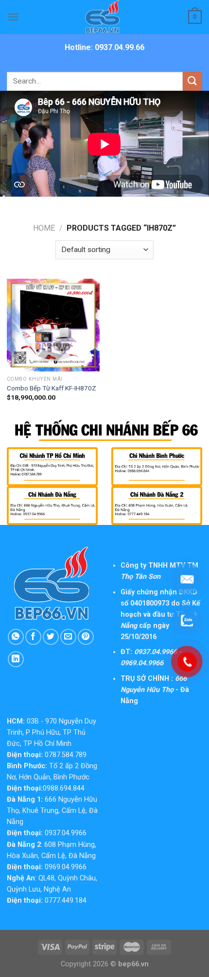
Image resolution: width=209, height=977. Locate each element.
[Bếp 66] (104, 17)
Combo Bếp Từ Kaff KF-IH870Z (51, 388)
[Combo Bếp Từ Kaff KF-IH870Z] (53, 325)
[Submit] (192, 81)
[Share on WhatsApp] (16, 637)
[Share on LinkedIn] (16, 659)
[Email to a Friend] (68, 637)
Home (44, 228)
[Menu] (13, 17)
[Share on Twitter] (51, 637)
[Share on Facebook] (33, 637)
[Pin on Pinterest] (86, 637)
